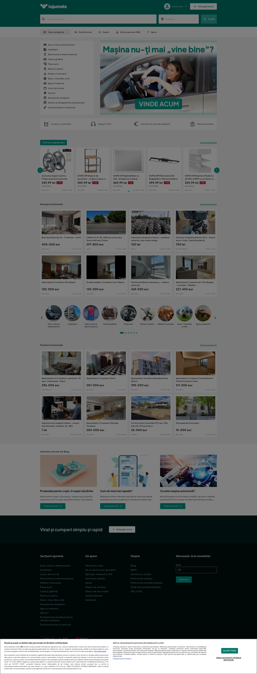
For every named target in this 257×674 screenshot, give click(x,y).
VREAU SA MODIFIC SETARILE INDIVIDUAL (228, 659)
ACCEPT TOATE (229, 651)
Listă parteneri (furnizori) (122, 659)
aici (103, 662)
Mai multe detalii (100, 651)
